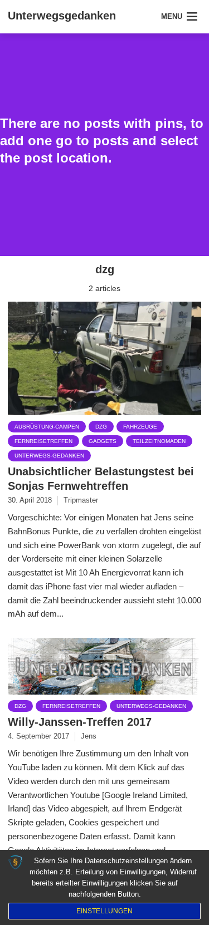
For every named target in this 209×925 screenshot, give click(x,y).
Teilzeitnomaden (159, 441)
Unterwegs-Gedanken (49, 455)
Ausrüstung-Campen (46, 427)
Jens (88, 736)
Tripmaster (81, 500)
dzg (101, 427)
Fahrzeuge (140, 427)
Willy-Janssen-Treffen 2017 (80, 722)
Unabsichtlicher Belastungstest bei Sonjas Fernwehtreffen (101, 478)
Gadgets (102, 441)
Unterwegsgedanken (62, 15)
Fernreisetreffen (43, 441)
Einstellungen (104, 911)
